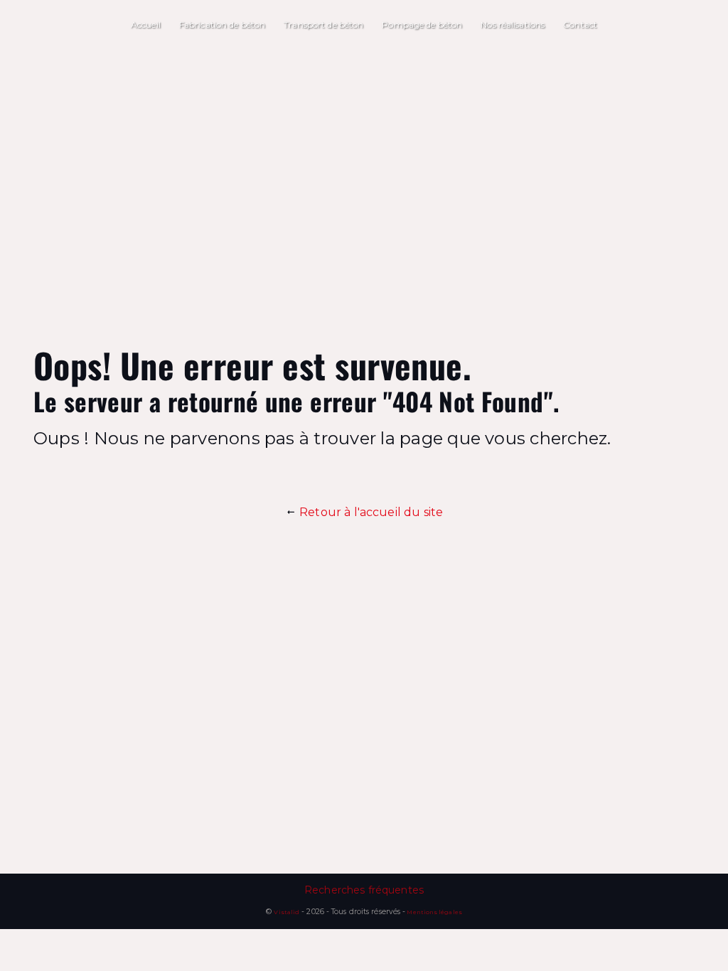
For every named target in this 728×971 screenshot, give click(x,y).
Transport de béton (323, 24)
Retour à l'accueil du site (369, 512)
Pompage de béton (422, 24)
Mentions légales (433, 912)
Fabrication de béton (222, 24)
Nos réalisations (513, 24)
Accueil (146, 24)
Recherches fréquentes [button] (364, 890)
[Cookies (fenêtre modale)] (4, 962)
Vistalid (286, 912)
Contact (580, 24)
